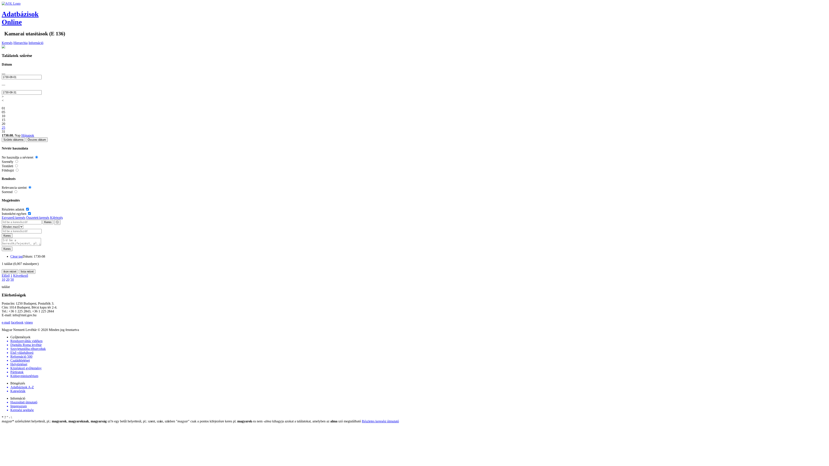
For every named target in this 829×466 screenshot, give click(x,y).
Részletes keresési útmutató (380, 421)
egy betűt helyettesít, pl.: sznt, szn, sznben (142, 421)
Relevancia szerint (14, 187)
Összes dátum (37, 139)
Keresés (7, 43)
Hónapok (27, 135)
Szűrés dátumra (13, 139)
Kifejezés (56, 217)
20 (7, 279)
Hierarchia (20, 43)
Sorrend (7, 192)
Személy (8, 162)
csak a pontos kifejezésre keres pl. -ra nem (219, 421)
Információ (35, 43)
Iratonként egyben (14, 214)
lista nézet (27, 271)
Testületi (8, 166)
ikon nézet (9, 271)
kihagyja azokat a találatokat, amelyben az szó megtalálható (312, 421)
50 (12, 279)
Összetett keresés (37, 217)
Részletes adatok (13, 209)
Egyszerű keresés (13, 217)
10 (3, 279)
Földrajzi (8, 170)
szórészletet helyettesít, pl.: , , (54, 421)
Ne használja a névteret (18, 157)
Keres (48, 222)
